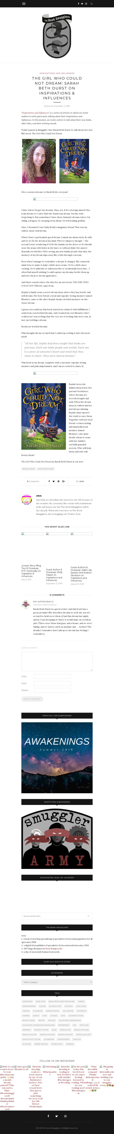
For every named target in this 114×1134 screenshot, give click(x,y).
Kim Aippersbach (43, 601)
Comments (33, 481)
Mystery (51, 1020)
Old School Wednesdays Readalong (39, 1025)
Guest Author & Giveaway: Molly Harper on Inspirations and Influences (54, 575)
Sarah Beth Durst (46, 469)
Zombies (70, 1044)
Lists (63, 1015)
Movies (41, 1020)
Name (23, 676)
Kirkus (36, 1015)
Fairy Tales (81, 1006)
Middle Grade (29, 469)
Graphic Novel (52, 1011)
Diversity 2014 (55, 1006)
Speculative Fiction (31, 1039)
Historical (81, 1011)
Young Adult (57, 1044)
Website (24, 690)
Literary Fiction (76, 1015)
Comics (81, 1001)
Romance (27, 1030)
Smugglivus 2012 (47, 1034)
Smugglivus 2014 (83, 1034)
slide (54, 1030)
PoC (74, 1025)
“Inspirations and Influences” (35, 112)
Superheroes (63, 1039)
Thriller (77, 1039)
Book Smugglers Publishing (62, 1001)
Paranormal (63, 1025)
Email (23, 683)
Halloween (68, 1011)
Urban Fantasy (41, 1044)
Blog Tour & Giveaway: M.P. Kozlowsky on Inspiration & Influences (31, 571)
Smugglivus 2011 (30, 1034)
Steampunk (49, 1039)
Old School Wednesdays (70, 1020)
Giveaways (38, 1011)
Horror (26, 1015)
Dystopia (69, 1006)
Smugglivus (65, 1030)
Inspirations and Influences (57, 73)
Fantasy (26, 1011)
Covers (42, 1006)
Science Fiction (41, 1030)
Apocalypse (28, 1001)
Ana (81, 481)
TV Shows (27, 1044)
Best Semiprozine (54, 948)
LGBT (45, 1015)
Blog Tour (40, 1001)
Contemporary (29, 1006)
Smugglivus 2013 (65, 1034)
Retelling (84, 1025)
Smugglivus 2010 (81, 1030)
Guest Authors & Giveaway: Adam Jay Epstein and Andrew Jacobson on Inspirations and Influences (81, 574)
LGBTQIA (53, 1015)
